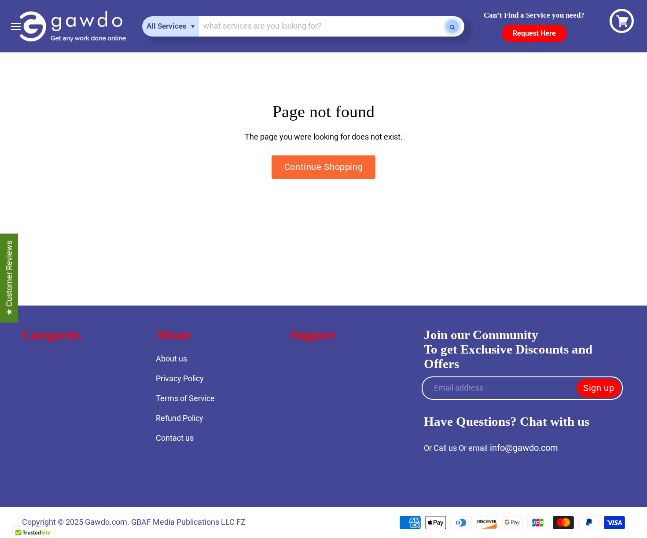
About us (171, 358)
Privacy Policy (180, 378)
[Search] (452, 26)
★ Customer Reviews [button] (9, 278)
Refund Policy (179, 418)
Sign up (598, 388)
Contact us (175, 437)
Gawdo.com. (108, 522)
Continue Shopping (323, 167)
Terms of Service (185, 398)
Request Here (534, 33)
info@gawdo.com (524, 447)
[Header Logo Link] (73, 26)
